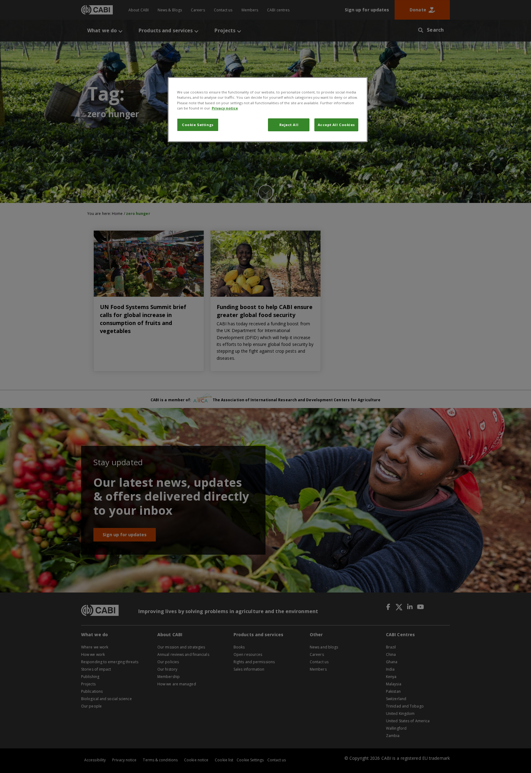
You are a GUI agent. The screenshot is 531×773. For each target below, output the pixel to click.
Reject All (289, 124)
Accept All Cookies (336, 124)
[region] (268, 109)
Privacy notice (225, 108)
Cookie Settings (198, 124)
